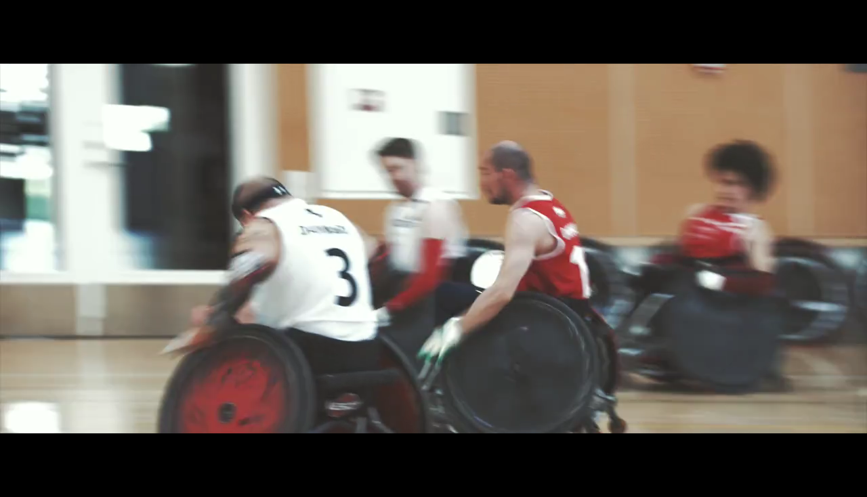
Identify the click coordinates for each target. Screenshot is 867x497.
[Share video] (845, 21)
